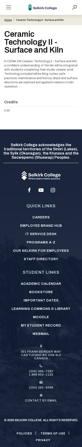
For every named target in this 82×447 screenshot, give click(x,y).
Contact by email (41, 400)
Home (8, 20)
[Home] (42, 7)
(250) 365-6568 (41, 387)
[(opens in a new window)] (29, 190)
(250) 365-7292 (41, 371)
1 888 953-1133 (41, 374)
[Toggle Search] (74, 7)
